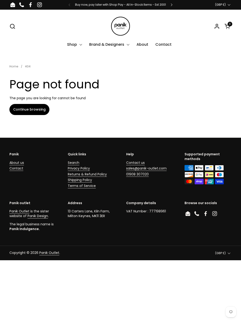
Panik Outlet (19, 211)
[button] (12, 26)
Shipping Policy (80, 180)
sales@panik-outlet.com (146, 168)
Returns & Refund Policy (87, 174)
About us (16, 162)
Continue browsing (29, 109)
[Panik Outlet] (120, 26)
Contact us (135, 162)
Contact (16, 168)
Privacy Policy (79, 168)
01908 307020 (137, 174)
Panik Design (38, 216)
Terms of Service (82, 185)
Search (73, 162)
